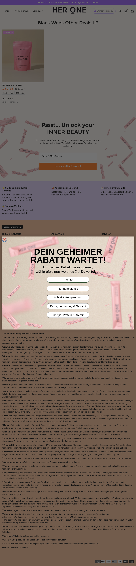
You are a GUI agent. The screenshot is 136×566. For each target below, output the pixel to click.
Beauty (68, 279)
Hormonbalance (68, 288)
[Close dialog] (4, 239)
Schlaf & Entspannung (68, 297)
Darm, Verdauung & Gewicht (68, 306)
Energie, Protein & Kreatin (68, 314)
